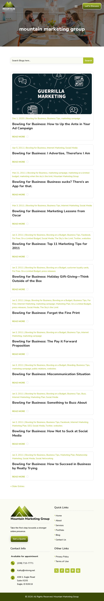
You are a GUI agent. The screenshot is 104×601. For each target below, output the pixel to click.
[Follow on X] (56, 570)
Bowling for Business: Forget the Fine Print (46, 313)
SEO (29, 425)
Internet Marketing (55, 147)
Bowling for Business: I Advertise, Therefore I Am (51, 153)
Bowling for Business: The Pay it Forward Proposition (44, 343)
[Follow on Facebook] (62, 570)
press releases (49, 271)
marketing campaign (70, 118)
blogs (27, 300)
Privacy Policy (62, 556)
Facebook (85, 234)
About (59, 520)
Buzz (83, 393)
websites (86, 238)
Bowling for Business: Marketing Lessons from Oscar (48, 213)
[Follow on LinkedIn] (67, 570)
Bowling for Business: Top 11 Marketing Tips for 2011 (49, 246)
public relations (39, 368)
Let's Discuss (92, 6)
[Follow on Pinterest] (73, 570)
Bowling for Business (36, 118)
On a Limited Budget (31, 238)
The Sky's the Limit (64, 238)
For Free (16, 238)
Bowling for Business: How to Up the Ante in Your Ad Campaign (51, 126)
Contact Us (61, 539)
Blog (58, 535)
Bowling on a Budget (56, 234)
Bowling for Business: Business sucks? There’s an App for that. (50, 184)
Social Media (71, 147)
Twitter (77, 238)
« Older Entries (17, 486)
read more (18, 136)
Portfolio (60, 530)
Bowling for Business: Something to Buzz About (49, 402)
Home (59, 515)
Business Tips (53, 118)
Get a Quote (19, 538)
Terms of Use (62, 561)
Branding (71, 365)
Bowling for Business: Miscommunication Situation (51, 374)
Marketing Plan (63, 303)
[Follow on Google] (78, 570)
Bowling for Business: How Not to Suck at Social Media (50, 433)
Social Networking (44, 458)
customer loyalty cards (78, 267)
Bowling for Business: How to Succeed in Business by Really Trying (51, 466)
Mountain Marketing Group (66, 176)
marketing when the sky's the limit (36, 176)
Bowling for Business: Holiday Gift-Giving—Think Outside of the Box (50, 278)
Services (60, 525)
